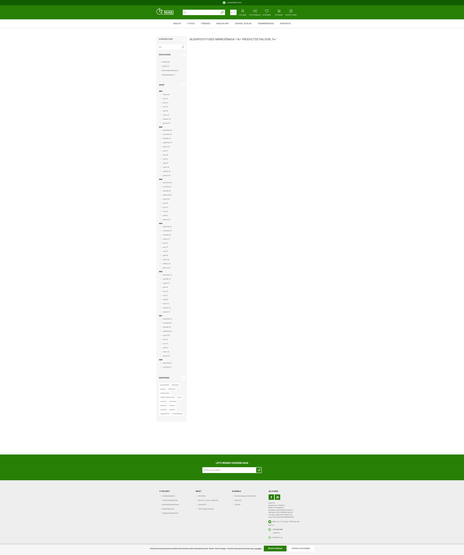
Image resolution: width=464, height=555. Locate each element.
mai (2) (165, 159)
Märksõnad (164, 378)
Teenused (237, 500)
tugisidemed (164, 414)
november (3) (167, 231)
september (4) (167, 195)
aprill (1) (165, 215)
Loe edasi (257, 548)
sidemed (163, 409)
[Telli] (258, 470)
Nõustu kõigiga (275, 548)
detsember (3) (167, 130)
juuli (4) (165, 203)
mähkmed (171, 389)
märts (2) (166, 115)
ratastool (163, 405)
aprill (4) (165, 299)
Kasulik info (202, 504)
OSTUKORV (279, 15)
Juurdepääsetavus (168, 496)
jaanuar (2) (166, 123)
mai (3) (165, 107)
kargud (162, 389)
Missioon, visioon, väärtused (208, 500)
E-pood (191, 23)
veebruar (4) (167, 119)
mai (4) (165, 211)
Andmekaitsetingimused (170, 504)
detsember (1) (167, 226)
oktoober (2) (167, 235)
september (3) (167, 142)
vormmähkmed (177, 414)
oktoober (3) (167, 279)
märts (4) (166, 167)
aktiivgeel (175, 385)
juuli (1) (165, 98)
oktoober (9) (167, 191)
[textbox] (169, 47)
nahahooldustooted (167, 397)
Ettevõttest (202, 496)
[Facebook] (271, 497)
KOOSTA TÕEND (291, 15)
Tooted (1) (165, 66)
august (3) (166, 147)
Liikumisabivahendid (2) (170, 70)
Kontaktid (285, 23)
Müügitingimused (168, 509)
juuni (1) (165, 103)
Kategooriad (165, 55)
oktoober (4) (167, 138)
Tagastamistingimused (170, 513)
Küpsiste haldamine (301, 548)
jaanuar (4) (166, 175)
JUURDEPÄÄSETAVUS (234, 3)
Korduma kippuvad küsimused (245, 496)
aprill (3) (165, 111)
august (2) (166, 94)
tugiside (172, 409)
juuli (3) (165, 287)
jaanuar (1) (166, 312)
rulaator (172, 405)
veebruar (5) (167, 308)
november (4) (167, 134)
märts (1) (166, 304)
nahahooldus (165, 393)
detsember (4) (167, 182)
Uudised (237, 504)
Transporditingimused (170, 500)
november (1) (167, 187)
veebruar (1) (167, 263)
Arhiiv (161, 85)
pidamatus (173, 401)
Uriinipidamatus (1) (168, 75)
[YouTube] (277, 497)
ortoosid (163, 401)
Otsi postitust (166, 39)
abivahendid (164, 385)
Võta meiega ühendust (206, 509)
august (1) (166, 239)
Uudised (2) (166, 62)
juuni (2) (165, 155)
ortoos (179, 397)
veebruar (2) (167, 171)
